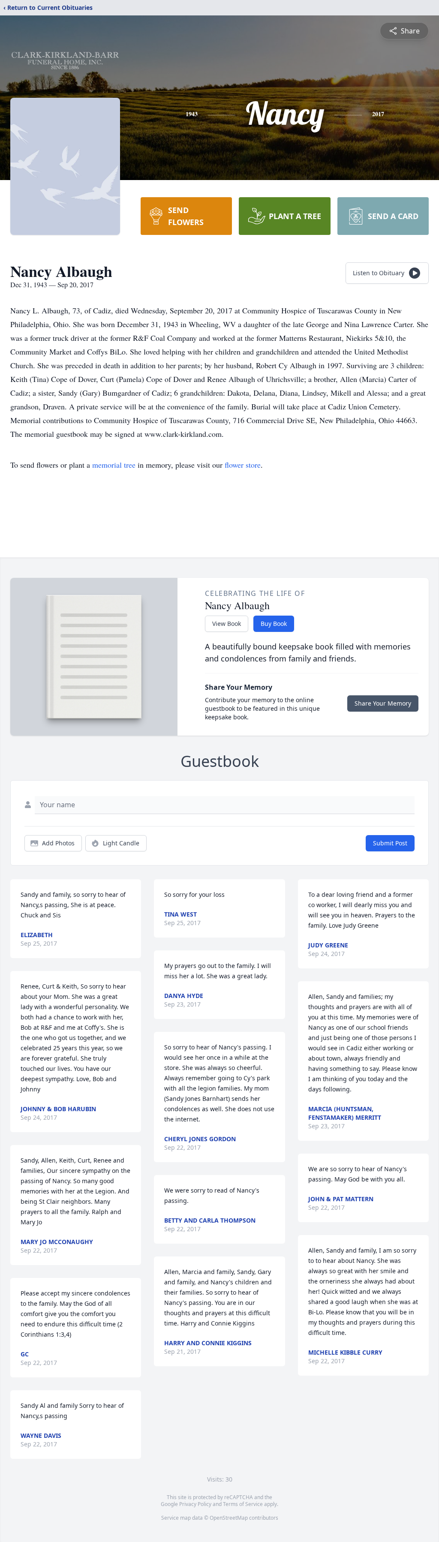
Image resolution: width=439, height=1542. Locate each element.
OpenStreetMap (229, 1517)
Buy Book (274, 623)
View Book (226, 623)
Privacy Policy (195, 1504)
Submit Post (390, 843)
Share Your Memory (383, 703)
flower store (243, 465)
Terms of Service (243, 1504)
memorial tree (113, 465)
